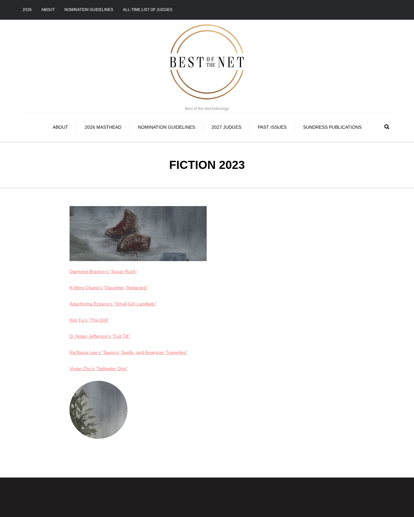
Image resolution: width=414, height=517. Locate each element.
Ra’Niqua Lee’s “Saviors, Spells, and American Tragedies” (129, 352)
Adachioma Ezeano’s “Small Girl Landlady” (113, 303)
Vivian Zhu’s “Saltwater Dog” (99, 368)
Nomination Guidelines (88, 9)
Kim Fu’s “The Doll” (89, 320)
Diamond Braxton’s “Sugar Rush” (103, 271)
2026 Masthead (103, 127)
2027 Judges (226, 127)
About (48, 9)
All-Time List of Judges (147, 9)
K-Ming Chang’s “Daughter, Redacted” (109, 287)
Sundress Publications (332, 127)
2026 (27, 9)
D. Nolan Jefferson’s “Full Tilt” (100, 336)
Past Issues (272, 127)
